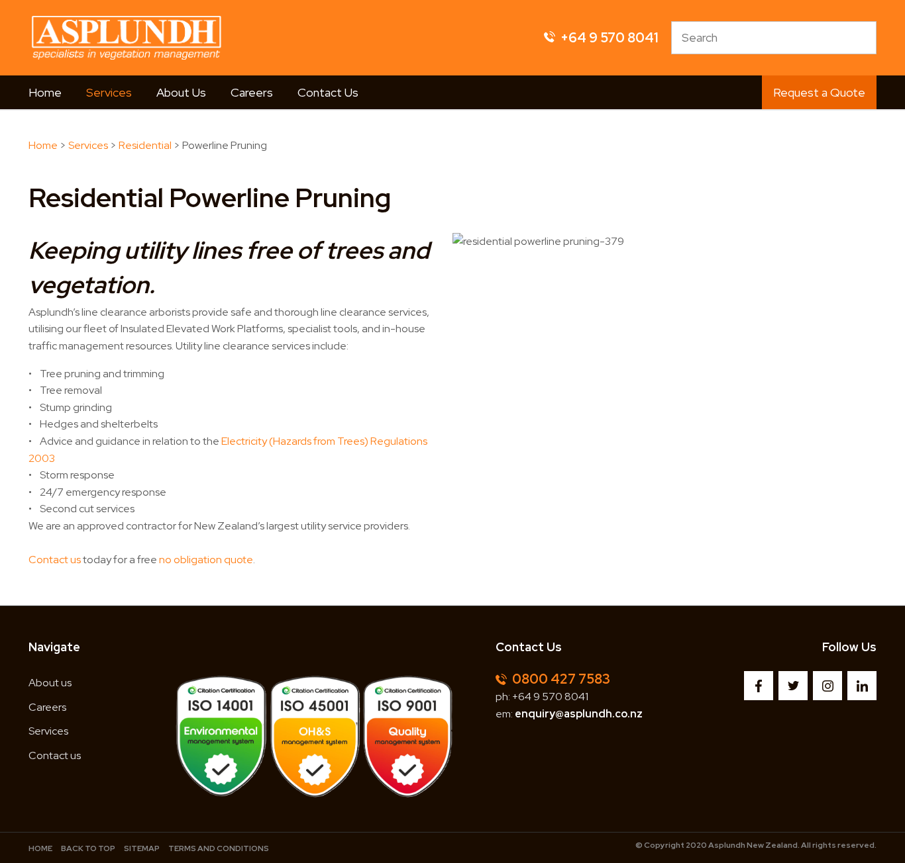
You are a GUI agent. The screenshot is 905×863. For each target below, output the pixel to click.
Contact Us (327, 92)
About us (50, 683)
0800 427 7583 (561, 679)
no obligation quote (206, 560)
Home (45, 92)
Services (109, 92)
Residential (145, 145)
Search (861, 37)
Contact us (54, 560)
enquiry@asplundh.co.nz (579, 714)
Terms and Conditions (218, 848)
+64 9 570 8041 (550, 697)
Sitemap (142, 848)
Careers (252, 92)
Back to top (88, 848)
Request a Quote (819, 92)
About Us (181, 92)
